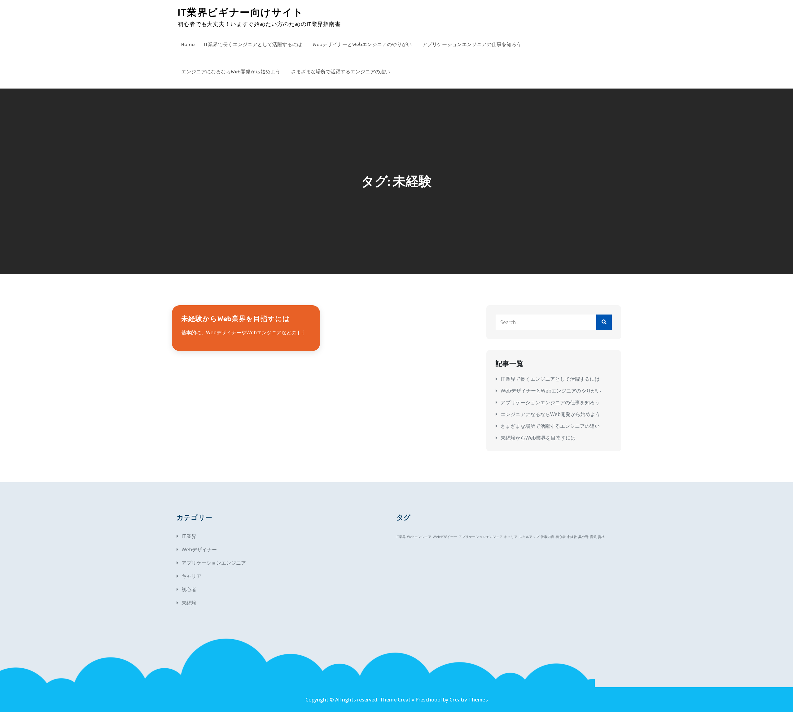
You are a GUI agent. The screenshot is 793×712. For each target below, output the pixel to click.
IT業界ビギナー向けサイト (241, 12)
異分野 (583, 537)
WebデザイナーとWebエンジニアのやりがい (362, 44)
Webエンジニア (419, 537)
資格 (601, 537)
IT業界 (189, 536)
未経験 (189, 602)
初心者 (189, 589)
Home (188, 44)
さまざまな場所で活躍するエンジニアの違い (340, 72)
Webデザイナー (199, 549)
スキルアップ (529, 537)
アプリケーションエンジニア (214, 562)
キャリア (191, 576)
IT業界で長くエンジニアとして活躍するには (253, 44)
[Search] (604, 322)
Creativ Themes (468, 699)
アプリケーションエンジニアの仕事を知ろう (471, 44)
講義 (593, 537)
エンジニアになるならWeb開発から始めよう (230, 72)
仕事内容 (547, 537)
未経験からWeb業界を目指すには (235, 319)
